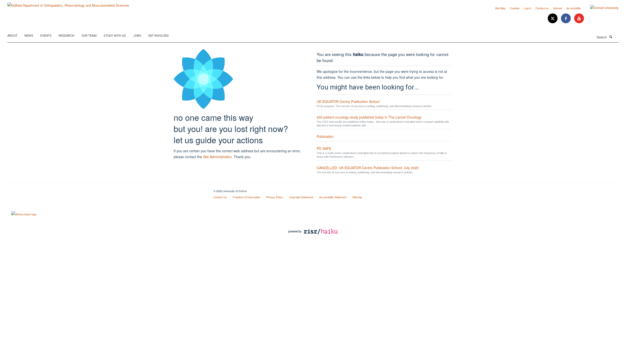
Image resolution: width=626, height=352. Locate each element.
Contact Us (220, 197)
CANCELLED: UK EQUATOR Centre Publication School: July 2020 (368, 167)
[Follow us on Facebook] (566, 18)
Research (66, 35)
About (12, 35)
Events (46, 35)
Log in (527, 8)
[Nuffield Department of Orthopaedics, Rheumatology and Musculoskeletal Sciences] (68, 3)
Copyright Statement (301, 197)
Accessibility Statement (333, 197)
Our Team (89, 35)
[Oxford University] (601, 8)
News (28, 35)
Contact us (542, 8)
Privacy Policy (274, 197)
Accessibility (573, 8)
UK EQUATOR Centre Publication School (348, 101)
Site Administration (217, 156)
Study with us (115, 35)
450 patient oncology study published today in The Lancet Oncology (369, 117)
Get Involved (158, 35)
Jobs (137, 35)
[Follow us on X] (553, 18)
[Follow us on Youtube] (579, 18)
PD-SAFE (324, 148)
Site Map (500, 8)
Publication (325, 136)
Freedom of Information (246, 197)
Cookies (515, 8)
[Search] (610, 36)
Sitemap (357, 197)
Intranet (557, 8)
